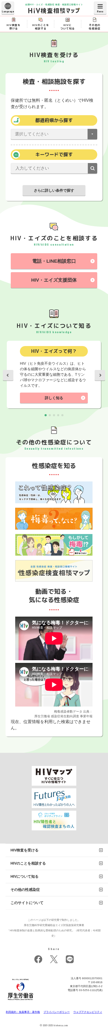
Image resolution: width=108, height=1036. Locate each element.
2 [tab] (50, 415)
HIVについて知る (24, 876)
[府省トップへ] (21, 1001)
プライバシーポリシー (57, 1011)
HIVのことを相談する (28, 863)
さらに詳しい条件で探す (54, 190)
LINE (70, 959)
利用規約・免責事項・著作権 (23, 1011)
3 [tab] (54, 415)
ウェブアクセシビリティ (87, 1011)
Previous (8, 375)
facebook (38, 959)
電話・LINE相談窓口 (54, 261)
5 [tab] (62, 415)
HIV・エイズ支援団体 (54, 280)
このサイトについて (27, 903)
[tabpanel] (53, 375)
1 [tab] (46, 415)
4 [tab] (58, 415)
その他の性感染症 (25, 889)
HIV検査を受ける (24, 850)
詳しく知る (54, 398)
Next (100, 375)
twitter (54, 959)
